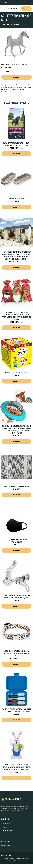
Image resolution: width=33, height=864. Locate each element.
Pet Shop (26, 8)
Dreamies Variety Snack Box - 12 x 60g (16, 373)
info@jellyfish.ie (5, 2)
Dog (11, 64)
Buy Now (16, 77)
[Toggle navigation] (3, 8)
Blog (5, 834)
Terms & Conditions (21, 859)
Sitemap (21, 861)
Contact (11, 859)
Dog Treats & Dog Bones (21, 64)
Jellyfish (6, 827)
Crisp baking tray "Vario (16, 198)
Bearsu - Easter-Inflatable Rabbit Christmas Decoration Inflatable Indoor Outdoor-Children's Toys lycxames (16, 767)
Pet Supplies (8, 830)
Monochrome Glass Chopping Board (16, 486)
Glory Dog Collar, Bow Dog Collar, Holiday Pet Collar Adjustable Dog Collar (16, 653)
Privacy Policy (13, 861)
